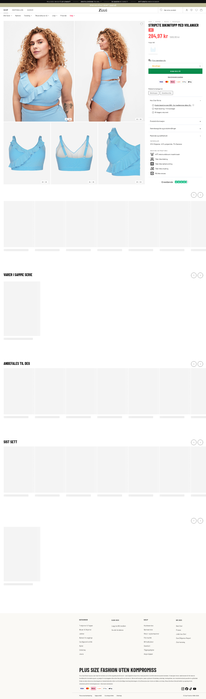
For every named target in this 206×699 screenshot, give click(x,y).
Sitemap (119, 695)
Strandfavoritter (166, 93)
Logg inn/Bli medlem (119, 626)
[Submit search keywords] (161, 10)
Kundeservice (148, 626)
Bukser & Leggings (85, 638)
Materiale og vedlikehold (158, 136)
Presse (178, 630)
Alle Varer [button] (6, 16)
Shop (6, 10)
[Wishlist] (141, 24)
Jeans (81, 654)
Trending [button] (27, 16)
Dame (150, 22)
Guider (30, 10)
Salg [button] (71, 16)
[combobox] (170, 10)
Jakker (81, 634)
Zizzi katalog (180, 642)
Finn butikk (148, 638)
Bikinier (166, 22)
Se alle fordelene (117, 630)
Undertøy (82, 650)
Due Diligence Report (183, 638)
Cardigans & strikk (85, 642)
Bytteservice (148, 630)
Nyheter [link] (18, 16)
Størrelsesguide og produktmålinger (163, 128)
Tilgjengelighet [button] (149, 650)
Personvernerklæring (85, 695)
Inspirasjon (17, 10)
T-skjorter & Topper (86, 626)
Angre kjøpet (148, 654)
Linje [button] (54, 16)
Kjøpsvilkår (98, 695)
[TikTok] (190, 688)
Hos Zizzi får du (155, 100)
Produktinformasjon (157, 121)
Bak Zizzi (179, 626)
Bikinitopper (176, 22)
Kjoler (81, 646)
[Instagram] (182, 688)
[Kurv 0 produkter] (201, 10)
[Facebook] (186, 688)
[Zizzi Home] (103, 10)
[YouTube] (194, 688)
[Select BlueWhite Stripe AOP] (153, 49)
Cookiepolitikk (109, 695)
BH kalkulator (149, 642)
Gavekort (147, 646)
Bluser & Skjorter (85, 630)
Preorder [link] (63, 16)
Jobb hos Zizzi (181, 634)
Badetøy (158, 22)
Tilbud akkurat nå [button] (41, 16)
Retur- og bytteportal (151, 634)
